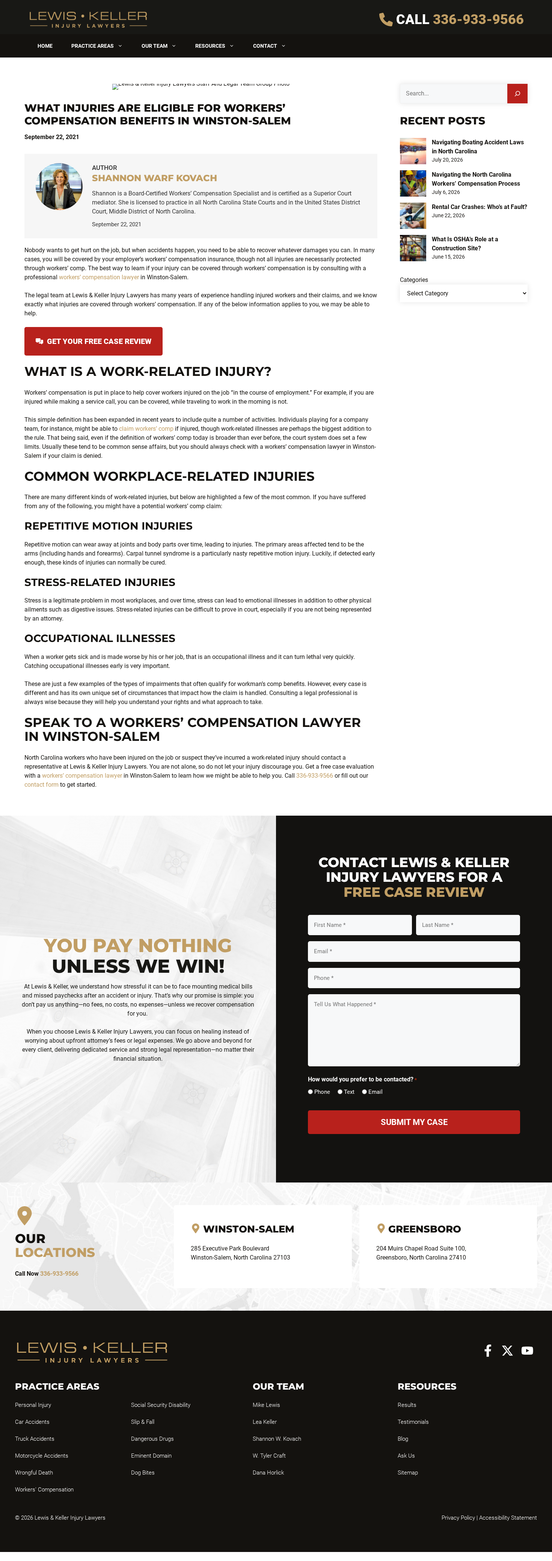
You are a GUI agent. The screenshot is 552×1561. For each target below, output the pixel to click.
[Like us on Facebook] (488, 1351)
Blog (403, 1438)
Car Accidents (32, 1422)
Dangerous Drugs (152, 1438)
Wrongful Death (34, 1472)
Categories (414, 279)
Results (407, 1405)
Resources (210, 46)
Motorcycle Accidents (41, 1455)
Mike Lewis (266, 1405)
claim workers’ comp (146, 428)
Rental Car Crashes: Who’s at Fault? (479, 206)
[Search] (517, 93)
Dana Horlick (268, 1472)
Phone (322, 1092)
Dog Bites (143, 1472)
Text (349, 1092)
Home (45, 46)
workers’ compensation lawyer (99, 277)
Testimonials (413, 1422)
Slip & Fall (142, 1422)
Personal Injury (33, 1405)
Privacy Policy (458, 1517)
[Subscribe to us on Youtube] (527, 1351)
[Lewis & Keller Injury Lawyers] (88, 19)
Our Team (154, 46)
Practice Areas (92, 46)
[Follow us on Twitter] (507, 1351)
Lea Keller (265, 1422)
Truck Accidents (34, 1438)
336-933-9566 (478, 19)
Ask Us (406, 1455)
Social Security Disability (160, 1405)
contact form (41, 784)
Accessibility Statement (508, 1517)
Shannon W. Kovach (277, 1438)
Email (375, 1092)
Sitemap (408, 1472)
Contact (265, 46)
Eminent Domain (151, 1455)
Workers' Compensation (44, 1489)
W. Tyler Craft (269, 1455)
